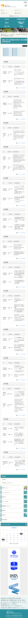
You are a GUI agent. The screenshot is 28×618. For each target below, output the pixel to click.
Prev (1, 30)
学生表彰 (4, 479)
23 (3, 539)
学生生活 (12, 34)
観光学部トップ (5, 34)
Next (27, 30)
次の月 (17, 543)
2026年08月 (14, 527)
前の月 (11, 543)
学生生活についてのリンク (7, 482)
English (25, 2)
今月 (14, 543)
